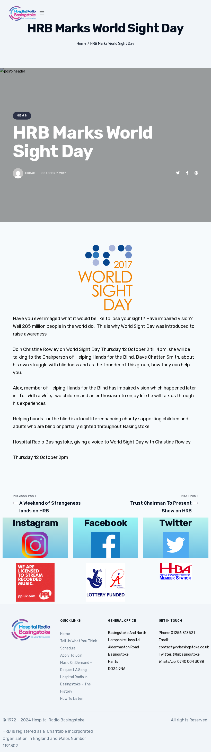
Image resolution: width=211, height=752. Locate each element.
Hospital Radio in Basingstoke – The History (75, 684)
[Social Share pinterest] (196, 172)
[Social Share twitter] (178, 172)
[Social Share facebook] (187, 172)
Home (81, 43)
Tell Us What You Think (78, 641)
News (22, 115)
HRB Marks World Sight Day (112, 43)
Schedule (68, 648)
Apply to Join (71, 655)
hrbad (30, 173)
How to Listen (71, 698)
